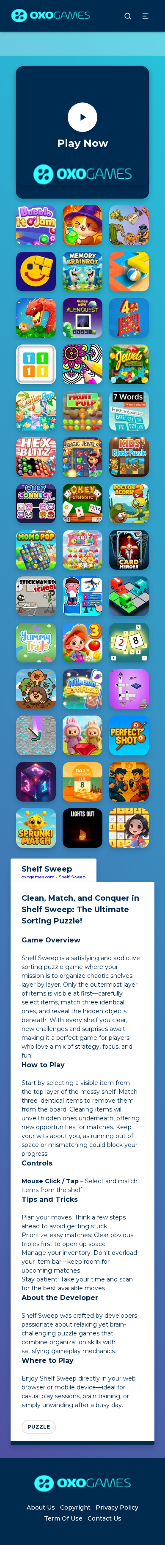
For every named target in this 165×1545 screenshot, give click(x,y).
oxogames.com (38, 877)
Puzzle (39, 1427)
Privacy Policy (117, 1507)
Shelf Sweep (72, 877)
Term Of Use (63, 1518)
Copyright (75, 1507)
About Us (41, 1507)
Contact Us (104, 1518)
